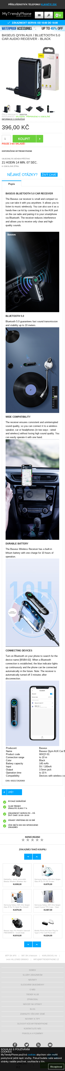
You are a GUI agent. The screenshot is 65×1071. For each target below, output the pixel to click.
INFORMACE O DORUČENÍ (13, 119)
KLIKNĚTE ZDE (49, 4)
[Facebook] (15, 1045)
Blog (32, 1009)
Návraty (32, 980)
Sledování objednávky (32, 984)
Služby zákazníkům (32, 975)
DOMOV (32, 970)
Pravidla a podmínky (32, 1033)
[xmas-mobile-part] (32, 26)
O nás (32, 989)
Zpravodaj (32, 999)
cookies (32, 1054)
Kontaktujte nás (32, 1028)
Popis (11, 184)
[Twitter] (26, 1045)
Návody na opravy (32, 1004)
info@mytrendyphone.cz (46, 959)
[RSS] (38, 1045)
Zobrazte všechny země (32, 1014)
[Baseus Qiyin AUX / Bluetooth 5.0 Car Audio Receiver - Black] (32, 103)
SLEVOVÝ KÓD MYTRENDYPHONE (32, 1023)
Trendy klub (32, 994)
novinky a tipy (32, 1019)
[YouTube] (50, 1045)
